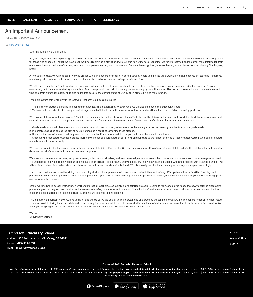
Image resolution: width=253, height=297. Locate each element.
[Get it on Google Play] (126, 286)
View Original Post (19, 44)
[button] (203, 7)
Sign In (234, 243)
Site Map (235, 232)
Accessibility (238, 238)
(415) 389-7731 (25, 243)
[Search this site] (244, 7)
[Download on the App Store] (154, 286)
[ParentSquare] (98, 286)
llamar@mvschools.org (30, 247)
